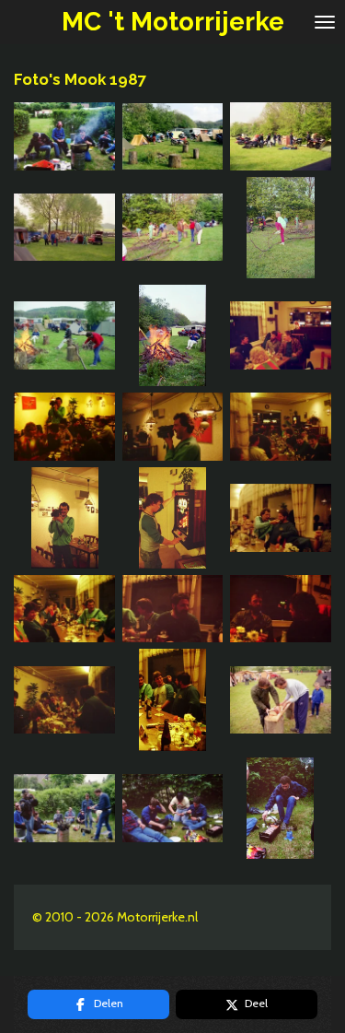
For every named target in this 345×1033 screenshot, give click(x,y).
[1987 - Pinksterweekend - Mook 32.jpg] (172, 700)
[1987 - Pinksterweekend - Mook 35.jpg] (172, 808)
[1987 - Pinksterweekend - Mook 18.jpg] (280, 335)
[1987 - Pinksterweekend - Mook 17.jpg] (172, 335)
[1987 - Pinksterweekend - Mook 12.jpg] (280, 136)
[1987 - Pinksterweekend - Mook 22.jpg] (280, 427)
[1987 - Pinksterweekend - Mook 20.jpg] (65, 427)
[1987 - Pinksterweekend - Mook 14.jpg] (172, 227)
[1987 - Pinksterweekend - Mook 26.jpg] (65, 608)
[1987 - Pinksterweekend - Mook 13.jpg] (65, 227)
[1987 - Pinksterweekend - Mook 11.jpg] (172, 136)
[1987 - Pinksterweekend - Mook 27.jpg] (172, 608)
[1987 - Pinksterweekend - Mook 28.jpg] (280, 608)
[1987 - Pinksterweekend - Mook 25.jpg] (280, 517)
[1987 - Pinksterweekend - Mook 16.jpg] (65, 335)
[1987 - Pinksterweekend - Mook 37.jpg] (65, 136)
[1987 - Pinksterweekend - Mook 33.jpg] (280, 700)
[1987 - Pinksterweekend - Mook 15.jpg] (280, 227)
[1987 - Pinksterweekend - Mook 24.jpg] (172, 517)
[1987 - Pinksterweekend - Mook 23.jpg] (65, 517)
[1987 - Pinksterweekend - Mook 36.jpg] (280, 808)
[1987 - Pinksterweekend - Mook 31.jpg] (65, 700)
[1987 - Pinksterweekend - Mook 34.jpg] (65, 808)
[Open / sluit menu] (325, 22)
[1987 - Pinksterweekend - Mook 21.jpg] (172, 427)
